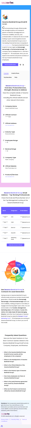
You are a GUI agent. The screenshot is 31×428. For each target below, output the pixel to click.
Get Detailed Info (6, 45)
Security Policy (15, 419)
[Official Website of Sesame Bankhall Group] (20, 64)
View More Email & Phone (15, 245)
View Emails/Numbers (10, 64)
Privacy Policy (5, 419)
